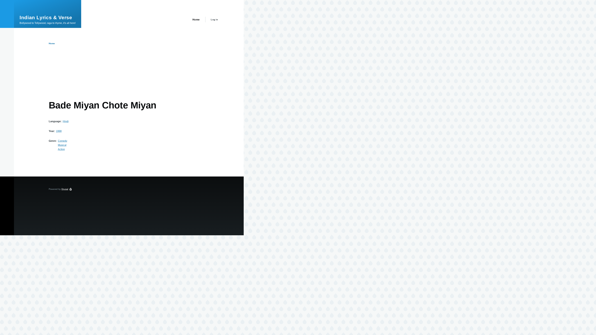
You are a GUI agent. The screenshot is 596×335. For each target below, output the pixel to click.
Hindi (66, 121)
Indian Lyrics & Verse (46, 17)
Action (61, 149)
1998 (59, 131)
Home (52, 43)
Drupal (64, 189)
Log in (214, 19)
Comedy (62, 141)
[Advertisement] (119, 76)
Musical (62, 145)
